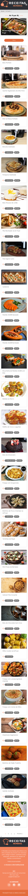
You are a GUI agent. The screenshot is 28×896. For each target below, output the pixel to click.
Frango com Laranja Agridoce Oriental (12, 680)
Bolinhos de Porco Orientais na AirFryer (12, 512)
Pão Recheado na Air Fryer (11, 231)
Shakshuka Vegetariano (10, 735)
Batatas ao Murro (8, 399)
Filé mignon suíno (8, 259)
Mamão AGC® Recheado (10, 343)
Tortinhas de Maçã (8, 539)
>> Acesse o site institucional (14, 865)
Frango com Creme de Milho (11, 707)
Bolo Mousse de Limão (10, 203)
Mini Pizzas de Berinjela (10, 567)
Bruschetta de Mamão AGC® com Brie (13, 372)
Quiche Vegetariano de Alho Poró (13, 91)
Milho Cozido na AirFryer (10, 651)
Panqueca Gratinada (9, 175)
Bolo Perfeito (6, 63)
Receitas (2, 11)
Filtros (14, 40)
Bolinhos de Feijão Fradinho (11, 763)
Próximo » (20, 833)
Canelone (5, 287)
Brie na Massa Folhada (9, 119)
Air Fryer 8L (8, 11)
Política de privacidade (14, 861)
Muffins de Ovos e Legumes (11, 427)
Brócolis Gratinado (8, 147)
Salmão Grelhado (8, 791)
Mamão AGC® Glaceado (10, 315)
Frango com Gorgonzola (10, 483)
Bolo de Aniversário (8, 455)
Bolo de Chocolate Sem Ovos (12, 623)
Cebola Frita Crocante (9, 595)
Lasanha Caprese (8, 819)
